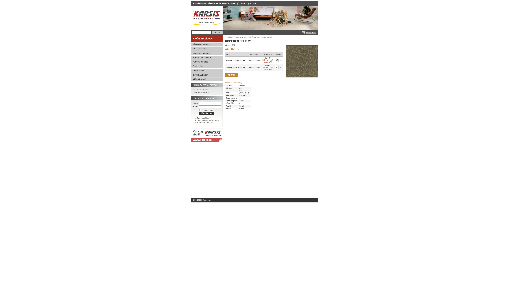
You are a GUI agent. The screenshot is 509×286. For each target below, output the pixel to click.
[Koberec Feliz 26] (302, 78)
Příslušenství (199, 79)
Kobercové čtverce (202, 58)
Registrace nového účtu (205, 123)
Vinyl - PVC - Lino (200, 49)
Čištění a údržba (200, 75)
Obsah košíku (311, 33)
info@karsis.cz (203, 92)
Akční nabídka (202, 38)
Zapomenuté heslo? (204, 118)
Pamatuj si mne (207, 110)
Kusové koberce (200, 62)
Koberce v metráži (201, 53)
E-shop (244, 37)
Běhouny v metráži (201, 44)
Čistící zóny (198, 66)
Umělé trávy (198, 71)
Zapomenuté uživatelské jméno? (208, 120)
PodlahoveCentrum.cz (233, 37)
